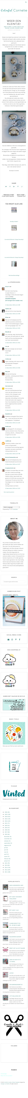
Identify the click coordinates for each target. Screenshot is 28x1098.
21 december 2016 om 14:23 (12, 342)
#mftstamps (8, 26)
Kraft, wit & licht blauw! (17, 948)
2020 (6, 825)
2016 (6, 834)
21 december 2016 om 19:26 (12, 368)
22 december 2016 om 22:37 (12, 464)
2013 (6, 867)
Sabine (7, 308)
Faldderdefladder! (15, 936)
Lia (6, 346)
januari (6, 861)
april (5, 854)
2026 (6, 812)
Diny (6, 371)
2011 (6, 872)
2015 (6, 863)
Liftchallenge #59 (15, 996)
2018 (6, 830)
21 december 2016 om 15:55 (12, 355)
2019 (6, 827)
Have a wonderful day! (16, 885)
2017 (6, 832)
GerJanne (8, 386)
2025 (6, 814)
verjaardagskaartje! (16, 984)
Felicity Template (15, 1082)
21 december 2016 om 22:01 (12, 410)
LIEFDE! (11, 973)
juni (5, 849)
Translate (15, 509)
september (7, 843)
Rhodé (7, 332)
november (7, 838)
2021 (6, 823)
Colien (7, 359)
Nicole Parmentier (10, 457)
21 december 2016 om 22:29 (12, 422)
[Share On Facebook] (10, 186)
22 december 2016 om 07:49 (12, 453)
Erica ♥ (7, 286)
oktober (6, 841)
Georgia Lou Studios (5, 1083)
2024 (6, 816)
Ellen (6, 317)
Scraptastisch (9, 468)
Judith (7, 441)
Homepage (4, 1073)
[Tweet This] (6, 186)
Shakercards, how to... (11, 595)
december (7, 836)
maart (6, 856)
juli (5, 847)
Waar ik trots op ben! (6, 1075)
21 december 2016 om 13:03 (12, 328)
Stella (7, 426)
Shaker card (19, 28)
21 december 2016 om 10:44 (12, 313)
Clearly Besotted (18, 26)
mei (5, 852)
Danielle (7, 414)
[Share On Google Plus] (14, 186)
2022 (6, 821)
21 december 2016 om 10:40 (12, 305)
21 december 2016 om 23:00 (12, 437)
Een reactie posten (9, 492)
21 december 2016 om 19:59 (12, 382)
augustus (6, 845)
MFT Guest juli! (14, 910)
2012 (6, 869)
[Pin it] (18, 186)
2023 (6, 819)
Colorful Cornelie (8, 1082)
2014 (6, 865)
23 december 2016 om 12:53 (12, 488)
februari (6, 858)
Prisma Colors (9, 28)
